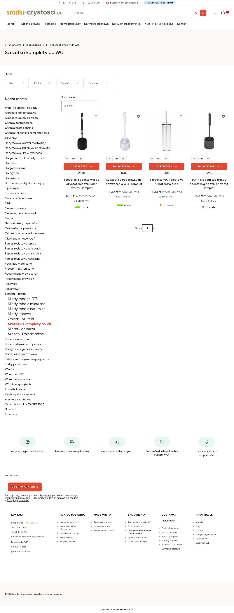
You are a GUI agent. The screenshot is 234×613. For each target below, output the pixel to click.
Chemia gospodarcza (19, 123)
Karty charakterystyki (70, 522)
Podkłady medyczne (18, 264)
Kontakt (199, 522)
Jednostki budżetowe (172, 544)
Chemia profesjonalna (19, 128)
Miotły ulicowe (19, 313)
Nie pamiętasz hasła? (104, 530)
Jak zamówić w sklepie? (139, 522)
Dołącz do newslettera (25, 486)
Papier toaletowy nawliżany (23, 259)
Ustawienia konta (102, 526)
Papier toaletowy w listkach (23, 248)
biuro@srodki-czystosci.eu (124, 2)
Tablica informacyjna (137, 537)
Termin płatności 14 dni (159, 3)
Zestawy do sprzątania (20, 394)
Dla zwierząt (13, 178)
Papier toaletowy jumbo (20, 243)
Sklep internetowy (115, 609)
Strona (138, 228)
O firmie (199, 530)
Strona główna (13, 45)
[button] (203, 13)
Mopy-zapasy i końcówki (21, 213)
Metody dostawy (170, 540)
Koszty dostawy (169, 532)
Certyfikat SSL (202, 543)
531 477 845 (69, 2)
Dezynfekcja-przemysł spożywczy (27, 148)
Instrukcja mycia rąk (69, 533)
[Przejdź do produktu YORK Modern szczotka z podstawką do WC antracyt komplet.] (209, 131)
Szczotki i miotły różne (26, 334)
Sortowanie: (68, 97)
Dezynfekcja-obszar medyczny (25, 143)
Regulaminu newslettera (17, 498)
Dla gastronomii (15, 168)
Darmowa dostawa (171, 548)
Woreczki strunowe (17, 379)
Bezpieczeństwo (68, 541)
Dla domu (11, 163)
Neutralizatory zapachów (21, 223)
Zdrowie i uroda (15, 389)
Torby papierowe (16, 364)
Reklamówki (12, 289)
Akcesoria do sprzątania (20, 113)
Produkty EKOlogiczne (19, 269)
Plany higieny (66, 537)
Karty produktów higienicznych (68, 527)
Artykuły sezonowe (17, 399)
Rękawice (11, 284)
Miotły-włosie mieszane (26, 304)
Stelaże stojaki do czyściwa (23, 344)
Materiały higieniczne (18, 198)
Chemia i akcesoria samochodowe (27, 133)
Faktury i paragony (170, 528)
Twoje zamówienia (102, 522)
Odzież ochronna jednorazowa (24, 233)
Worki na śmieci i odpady (21, 108)
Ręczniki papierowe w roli (21, 273)
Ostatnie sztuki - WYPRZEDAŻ (24, 404)
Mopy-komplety (15, 208)
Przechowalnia (135, 526)
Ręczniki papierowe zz (19, 279)
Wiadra (9, 369)
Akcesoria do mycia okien (21, 118)
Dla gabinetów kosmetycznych (25, 158)
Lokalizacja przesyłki (138, 541)
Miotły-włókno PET (22, 299)
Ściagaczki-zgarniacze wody (23, 349)
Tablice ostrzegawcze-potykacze (27, 359)
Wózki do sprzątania (18, 384)
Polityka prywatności (206, 534)
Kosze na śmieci (15, 193)
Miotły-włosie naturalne (27, 308)
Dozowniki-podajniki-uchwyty (24, 183)
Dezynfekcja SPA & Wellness (23, 153)
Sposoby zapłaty (170, 536)
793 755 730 (93, 2)
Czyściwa (11, 138)
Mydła (9, 218)
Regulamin (45, 495)
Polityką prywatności (18, 500)
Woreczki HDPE (15, 374)
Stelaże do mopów (17, 339)
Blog (198, 526)
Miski (8, 203)
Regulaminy (201, 538)
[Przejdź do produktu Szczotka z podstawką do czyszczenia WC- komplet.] (124, 131)
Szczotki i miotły (35, 45)
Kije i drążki (12, 188)
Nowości (10, 409)
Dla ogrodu (12, 173)
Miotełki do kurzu (21, 329)
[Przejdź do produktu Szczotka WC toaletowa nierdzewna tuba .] (166, 131)
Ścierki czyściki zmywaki (21, 354)
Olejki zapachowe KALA (20, 238)
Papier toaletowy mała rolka (23, 253)
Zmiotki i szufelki (21, 319)
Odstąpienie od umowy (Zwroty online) (139, 532)
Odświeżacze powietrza (20, 228)
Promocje (11, 414)
